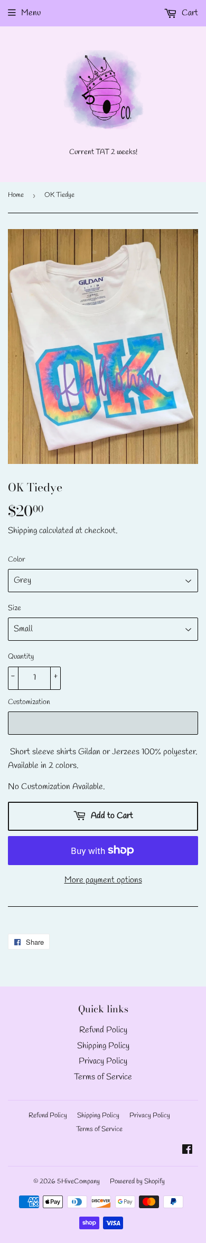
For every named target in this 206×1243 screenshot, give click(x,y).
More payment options (103, 880)
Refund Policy (103, 1030)
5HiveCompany (78, 1181)
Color (16, 560)
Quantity (21, 657)
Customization (29, 702)
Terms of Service (103, 1077)
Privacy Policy (103, 1061)
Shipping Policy (103, 1045)
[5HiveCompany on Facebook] (187, 1150)
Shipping (22, 530)
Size (14, 608)
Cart (189, 12)
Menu (31, 12)
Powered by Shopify (137, 1181)
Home (16, 195)
